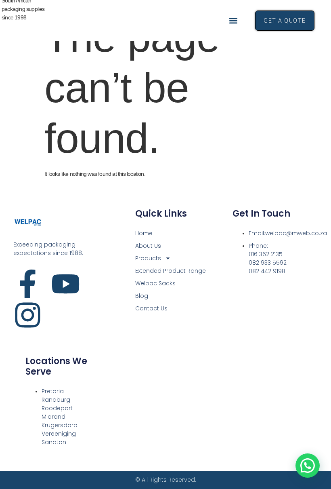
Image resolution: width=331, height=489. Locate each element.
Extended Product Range (170, 271)
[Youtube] (65, 284)
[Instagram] (27, 315)
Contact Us (151, 308)
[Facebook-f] (27, 284)
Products (148, 258)
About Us (148, 246)
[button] (233, 20)
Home (144, 233)
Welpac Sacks (155, 283)
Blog (141, 296)
